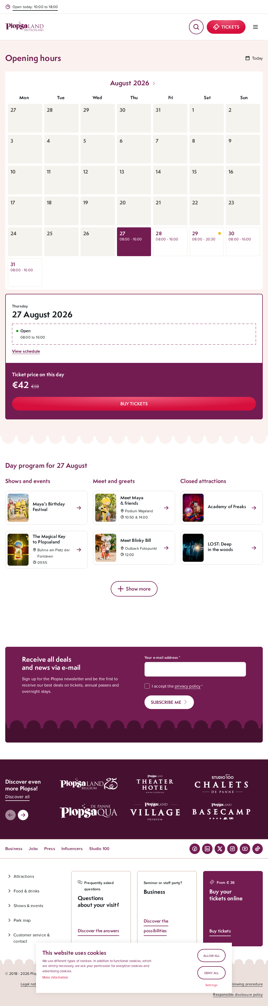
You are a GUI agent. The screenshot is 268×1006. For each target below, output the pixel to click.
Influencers (72, 849)
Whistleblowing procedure (241, 984)
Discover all (17, 796)
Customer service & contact (31, 938)
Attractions (24, 876)
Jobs (33, 849)
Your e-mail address (161, 657)
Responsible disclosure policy (238, 994)
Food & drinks (26, 891)
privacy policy (187, 686)
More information (55, 977)
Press (49, 849)
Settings (211, 985)
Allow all (211, 955)
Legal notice (31, 984)
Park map (22, 920)
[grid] (134, 189)
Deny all (211, 973)
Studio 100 (99, 849)
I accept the (176, 686)
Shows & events (28, 905)
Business (14, 849)
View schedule (26, 351)
